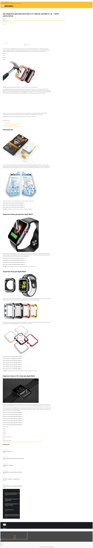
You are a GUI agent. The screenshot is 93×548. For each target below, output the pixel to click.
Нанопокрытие (7, 122)
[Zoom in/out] (3, 542)
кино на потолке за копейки (7, 451)
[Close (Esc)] (0, 542)
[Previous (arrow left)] (0, 544)
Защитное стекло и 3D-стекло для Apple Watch (13, 126)
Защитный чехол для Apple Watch (11, 125)
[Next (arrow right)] (1, 544)
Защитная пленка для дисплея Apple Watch (12, 123)
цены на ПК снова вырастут (9, 509)
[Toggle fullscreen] (2, 542)
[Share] (1, 542)
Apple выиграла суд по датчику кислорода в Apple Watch (12, 472)
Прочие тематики (5, 21)
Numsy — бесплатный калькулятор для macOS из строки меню (13, 458)
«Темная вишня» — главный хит (8, 465)
